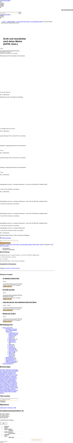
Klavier (14, 381)
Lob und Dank (12, 350)
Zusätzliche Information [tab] (9, 249)
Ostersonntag (6, 389)
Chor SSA (9, 372)
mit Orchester (5, 385)
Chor (3, 371)
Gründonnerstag (4, 378)
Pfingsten (11, 347)
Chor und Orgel (7, 268)
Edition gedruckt (7, 363)
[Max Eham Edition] (5, 14)
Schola (2, 391)
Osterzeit (13, 389)
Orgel (12, 387)
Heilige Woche (12, 342)
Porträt (6, 427)
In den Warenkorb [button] (7, 286)
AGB (15, 407)
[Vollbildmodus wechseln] (2, 441)
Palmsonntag (3, 390)
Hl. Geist (11, 345)
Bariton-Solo (9, 369)
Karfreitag (8, 381)
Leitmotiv (11, 430)
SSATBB (13, 391)
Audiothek (6, 434)
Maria (9, 382)
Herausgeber (12, 433)
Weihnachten (12, 339)
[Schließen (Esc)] (6, 441)
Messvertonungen (10, 358)
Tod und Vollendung (12, 355)
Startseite (6, 426)
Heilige (2, 380)
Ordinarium (7, 387)
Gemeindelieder (10, 357)
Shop (4, 21)
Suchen (3, 401)
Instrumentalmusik (10, 362)
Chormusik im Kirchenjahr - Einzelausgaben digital (29, 21)
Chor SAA (8, 371)
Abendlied (2, 369)
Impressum (10, 407)
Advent (10, 338)
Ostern (41, 244)
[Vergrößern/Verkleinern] (1, 441)
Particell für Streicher (15, 268)
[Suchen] (19, 13)
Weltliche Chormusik (11, 361)
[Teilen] (4, 441)
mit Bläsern (6, 384)
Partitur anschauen (6, 238)
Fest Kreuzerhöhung (5, 377)
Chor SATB (14, 371)
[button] (0, 2)
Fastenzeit (11, 340)
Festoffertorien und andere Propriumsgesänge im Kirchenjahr (13, 334)
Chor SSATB (8, 373)
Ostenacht (6, 245)
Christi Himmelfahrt (5, 376)
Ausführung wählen (8, 310)
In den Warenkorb (5, 243)
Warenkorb (11, 437)
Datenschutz (3, 407)
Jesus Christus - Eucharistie (13, 349)
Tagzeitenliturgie (10, 359)
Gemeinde (13, 377)
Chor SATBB (3, 372)
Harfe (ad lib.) (12, 378)
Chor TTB (7, 375)
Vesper (2, 393)
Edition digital (11, 21)
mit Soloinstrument (12, 386)
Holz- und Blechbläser (10, 380)
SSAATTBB (7, 391)
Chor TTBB (14, 375)
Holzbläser (2, 381)
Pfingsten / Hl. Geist (13, 390)
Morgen (2, 387)
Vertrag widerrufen (36, 439)
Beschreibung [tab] (6, 248)
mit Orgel (12, 385)
